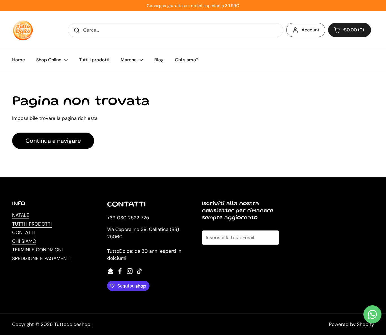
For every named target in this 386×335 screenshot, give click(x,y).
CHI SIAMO (24, 241)
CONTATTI (23, 232)
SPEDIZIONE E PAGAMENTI (41, 258)
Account (310, 30)
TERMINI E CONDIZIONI (37, 250)
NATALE (20, 215)
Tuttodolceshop (72, 324)
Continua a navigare (53, 141)
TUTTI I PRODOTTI (32, 224)
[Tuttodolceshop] (23, 30)
